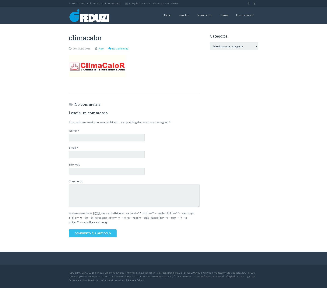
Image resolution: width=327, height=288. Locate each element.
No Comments (120, 48)
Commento (76, 181)
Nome (74, 131)
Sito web (74, 164)
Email (73, 147)
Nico (101, 48)
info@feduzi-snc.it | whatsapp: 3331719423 (153, 3)
